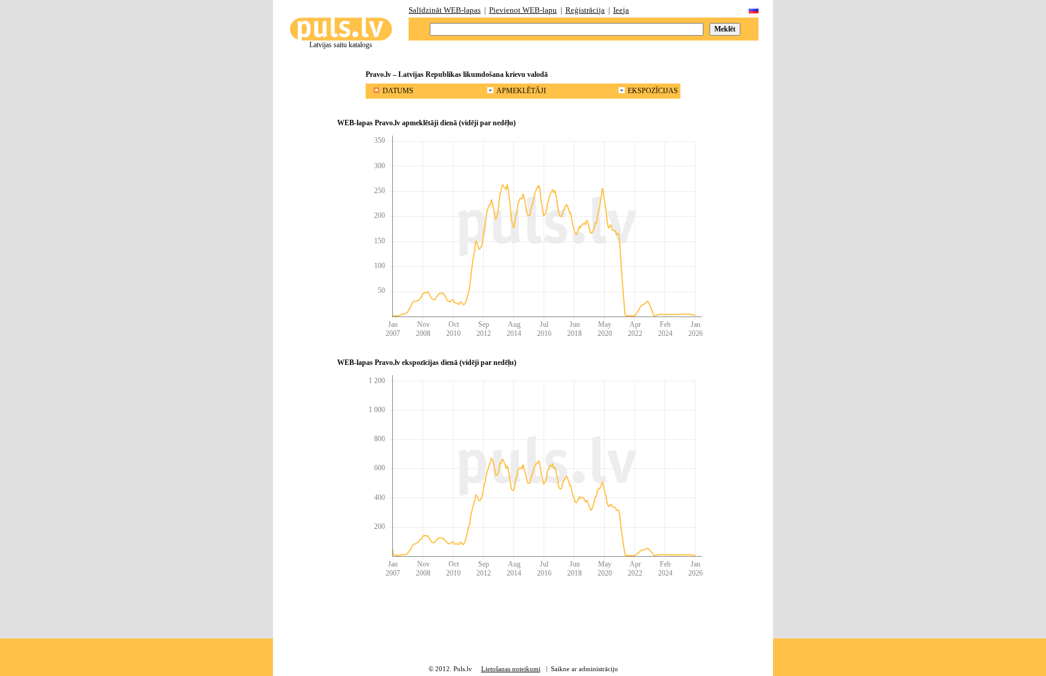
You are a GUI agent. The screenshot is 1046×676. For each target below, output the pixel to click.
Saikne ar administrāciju (584, 668)
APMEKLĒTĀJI (521, 91)
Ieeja (621, 10)
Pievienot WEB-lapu (523, 10)
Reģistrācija (585, 10)
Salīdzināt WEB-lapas (445, 10)
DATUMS (398, 91)
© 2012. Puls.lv (450, 668)
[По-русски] (753, 10)
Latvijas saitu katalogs (340, 45)
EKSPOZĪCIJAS (653, 91)
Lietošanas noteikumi (511, 668)
